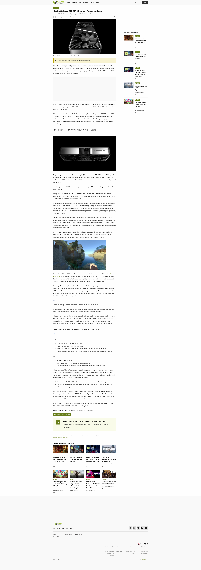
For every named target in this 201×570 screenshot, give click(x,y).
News (68, 2)
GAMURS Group (145, 559)
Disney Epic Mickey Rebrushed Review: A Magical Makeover (93, 459)
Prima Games (110, 549)
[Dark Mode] (139, 2)
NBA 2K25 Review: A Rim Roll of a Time (109, 483)
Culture (85, 2)
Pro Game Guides (109, 547)
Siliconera (119, 549)
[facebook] (142, 528)
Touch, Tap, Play (110, 553)
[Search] (136, 2)
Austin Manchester (58, 490)
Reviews (74, 2)
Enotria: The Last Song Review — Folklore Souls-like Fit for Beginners (76, 485)
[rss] (130, 528)
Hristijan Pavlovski (107, 464)
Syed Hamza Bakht (90, 490)
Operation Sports (130, 551)
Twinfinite (119, 547)
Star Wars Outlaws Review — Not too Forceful (76, 459)
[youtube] (146, 528)
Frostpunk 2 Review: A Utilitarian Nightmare (109, 459)
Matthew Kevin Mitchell (108, 486)
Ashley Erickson (73, 490)
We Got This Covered (130, 549)
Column (92, 2)
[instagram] (134, 528)
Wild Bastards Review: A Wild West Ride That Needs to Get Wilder (93, 485)
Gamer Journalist (109, 551)
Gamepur (132, 547)
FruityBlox (132, 553)
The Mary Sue (144, 551)
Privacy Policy (78, 534)
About (54, 534)
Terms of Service (68, 534)
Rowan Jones (89, 464)
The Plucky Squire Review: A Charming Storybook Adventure (60, 485)
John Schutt (73, 464)
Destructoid (145, 549)
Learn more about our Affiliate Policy (60, 437)
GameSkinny (119, 551)
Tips (80, 2)
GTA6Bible (111, 555)
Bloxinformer (144, 553)
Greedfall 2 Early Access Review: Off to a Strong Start (59, 459)
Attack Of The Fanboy (142, 547)
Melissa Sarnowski (58, 464)
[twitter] (138, 528)
